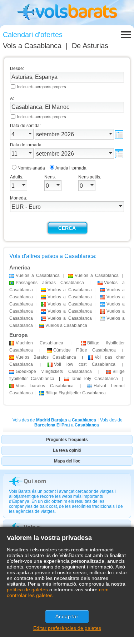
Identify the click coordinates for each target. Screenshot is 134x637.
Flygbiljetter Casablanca (75, 392)
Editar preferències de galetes (67, 628)
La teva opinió (67, 450)
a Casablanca (38, 275)
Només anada (31, 168)
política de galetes (27, 589)
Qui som (35, 481)
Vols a (32, 46)
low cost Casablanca (84, 364)
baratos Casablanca (45, 385)
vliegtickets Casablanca (54, 371)
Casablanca (39, 342)
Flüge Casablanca (84, 350)
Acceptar (67, 616)
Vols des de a (54, 420)
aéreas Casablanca (50, 282)
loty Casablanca (94, 378)
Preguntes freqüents (67, 439)
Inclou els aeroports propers (41, 87)
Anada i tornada (70, 168)
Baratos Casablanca (46, 357)
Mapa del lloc (67, 461)
